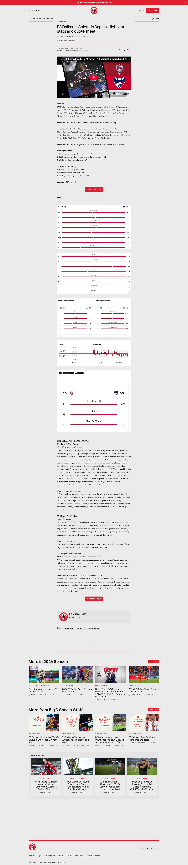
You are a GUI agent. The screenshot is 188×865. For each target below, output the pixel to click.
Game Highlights (93, 628)
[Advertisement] (94, 818)
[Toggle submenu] (42, 19)
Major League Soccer (78, 778)
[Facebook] (30, 10)
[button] (37, 18)
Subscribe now (94, 189)
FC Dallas (79, 628)
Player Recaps (67, 685)
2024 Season (62, 22)
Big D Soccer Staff (67, 41)
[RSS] (39, 10)
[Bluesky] (36, 10)
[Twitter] (33, 10)
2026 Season (110, 778)
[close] (185, 2)
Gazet (63, 862)
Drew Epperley (36, 695)
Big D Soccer (38, 862)
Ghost (57, 862)
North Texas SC (101, 685)
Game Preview (34, 734)
